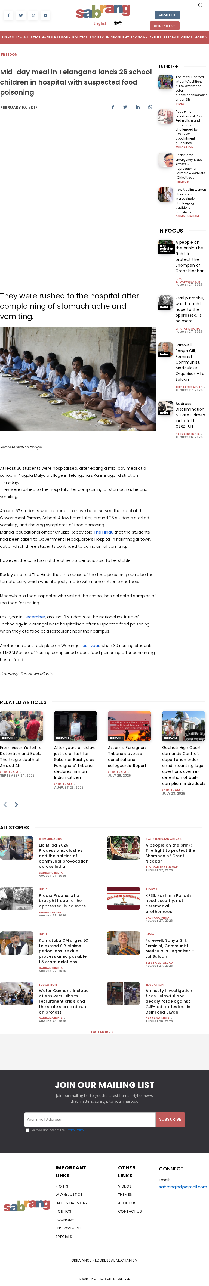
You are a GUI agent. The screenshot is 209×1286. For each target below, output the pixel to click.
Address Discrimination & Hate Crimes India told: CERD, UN (190, 415)
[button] (200, 5)
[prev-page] (5, 805)
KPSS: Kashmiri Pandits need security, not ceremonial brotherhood (169, 903)
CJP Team (9, 772)
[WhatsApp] (33, 15)
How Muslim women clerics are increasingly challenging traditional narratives (191, 200)
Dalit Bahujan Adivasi (166, 248)
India (180, 104)
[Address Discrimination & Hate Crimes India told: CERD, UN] (165, 408)
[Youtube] (45, 15)
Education (185, 147)
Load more (99, 1032)
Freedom (9, 54)
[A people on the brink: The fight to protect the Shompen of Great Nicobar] (123, 848)
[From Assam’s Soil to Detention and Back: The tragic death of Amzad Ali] (21, 726)
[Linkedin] (137, 107)
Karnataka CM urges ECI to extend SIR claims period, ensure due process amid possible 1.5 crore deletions (64, 951)
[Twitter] (21, 15)
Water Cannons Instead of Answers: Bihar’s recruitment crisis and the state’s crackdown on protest (64, 1001)
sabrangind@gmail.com (183, 1187)
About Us (167, 15)
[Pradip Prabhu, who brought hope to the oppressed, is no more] (165, 302)
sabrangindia (51, 873)
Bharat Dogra (188, 329)
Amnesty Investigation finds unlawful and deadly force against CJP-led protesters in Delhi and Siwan (169, 1001)
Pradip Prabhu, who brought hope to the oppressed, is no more (190, 309)
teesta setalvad (189, 387)
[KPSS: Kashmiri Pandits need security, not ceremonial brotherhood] (123, 898)
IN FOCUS (170, 230)
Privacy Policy (74, 1130)
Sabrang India (188, 434)
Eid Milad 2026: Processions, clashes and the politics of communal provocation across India (63, 855)
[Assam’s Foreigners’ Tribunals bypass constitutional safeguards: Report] (129, 726)
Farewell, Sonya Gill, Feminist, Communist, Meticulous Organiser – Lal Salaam (191, 362)
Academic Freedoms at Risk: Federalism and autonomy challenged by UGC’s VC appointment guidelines (189, 127)
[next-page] (16, 805)
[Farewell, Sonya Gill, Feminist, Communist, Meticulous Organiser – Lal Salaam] (165, 349)
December (34, 617)
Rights (151, 889)
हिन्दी (117, 23)
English (100, 23)
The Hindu (103, 532)
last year (90, 645)
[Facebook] (8, 15)
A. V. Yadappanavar (188, 280)
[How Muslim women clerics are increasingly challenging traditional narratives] (165, 194)
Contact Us (165, 26)
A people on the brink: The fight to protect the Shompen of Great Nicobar (190, 257)
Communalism (187, 216)
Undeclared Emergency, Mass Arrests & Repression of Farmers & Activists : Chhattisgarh (190, 166)
